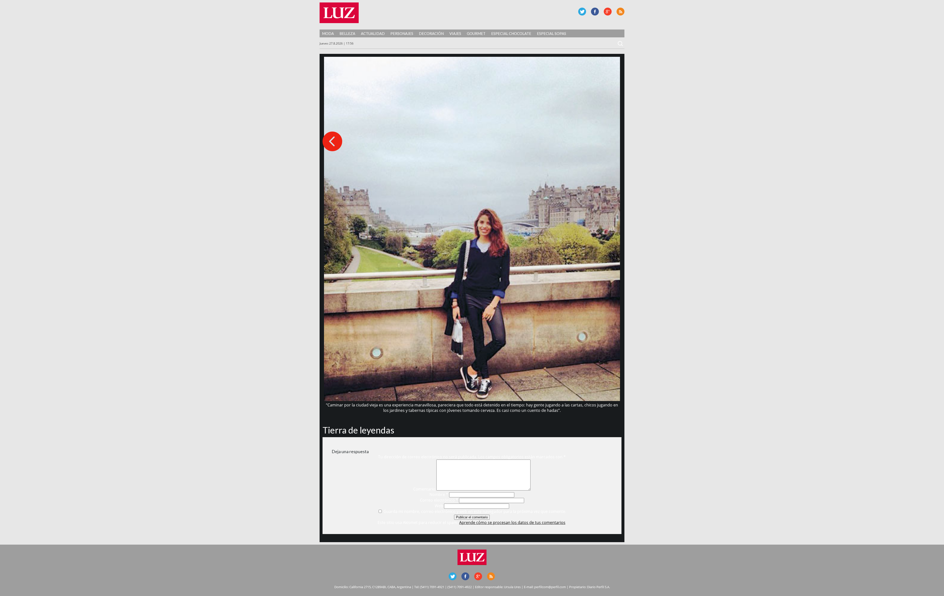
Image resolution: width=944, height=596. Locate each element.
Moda (328, 33)
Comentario (424, 489)
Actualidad (373, 33)
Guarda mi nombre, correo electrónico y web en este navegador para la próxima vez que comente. (475, 511)
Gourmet (476, 33)
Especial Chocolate (511, 33)
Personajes (401, 33)
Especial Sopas (551, 33)
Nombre (438, 494)
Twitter (582, 11)
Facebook (595, 11)
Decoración (431, 33)
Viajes (455, 33)
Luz (339, 12)
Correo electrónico (439, 500)
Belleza (347, 33)
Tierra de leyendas (358, 430)
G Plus (608, 11)
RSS (620, 11)
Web (439, 505)
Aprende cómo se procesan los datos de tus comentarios (512, 522)
